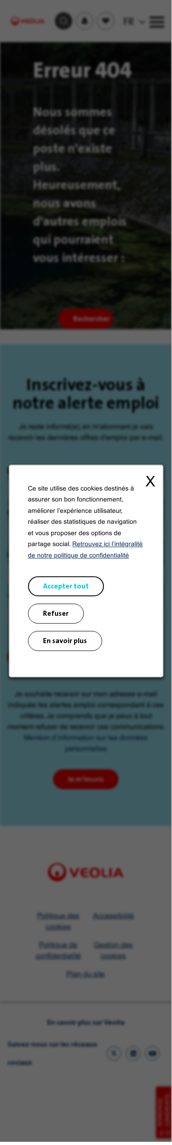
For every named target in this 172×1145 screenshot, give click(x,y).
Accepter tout (66, 586)
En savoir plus (65, 640)
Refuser (56, 613)
